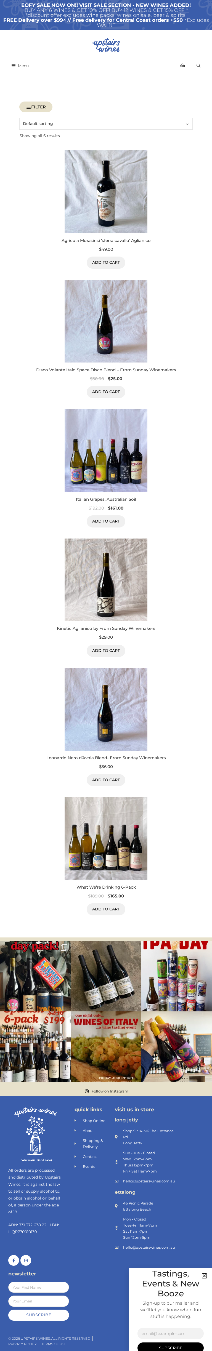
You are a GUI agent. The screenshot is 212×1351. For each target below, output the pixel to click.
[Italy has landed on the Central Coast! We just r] (106, 1046)
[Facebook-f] (13, 1260)
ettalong (125, 1192)
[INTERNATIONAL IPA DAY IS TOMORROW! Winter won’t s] (176, 976)
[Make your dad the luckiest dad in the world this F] (35, 976)
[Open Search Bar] (198, 65)
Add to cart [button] (106, 262)
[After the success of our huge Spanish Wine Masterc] (35, 1046)
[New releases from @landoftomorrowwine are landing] (106, 976)
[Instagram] (25, 1260)
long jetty (126, 1120)
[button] (204, 1276)
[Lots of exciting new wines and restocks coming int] (176, 1046)
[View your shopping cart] (182, 65)
